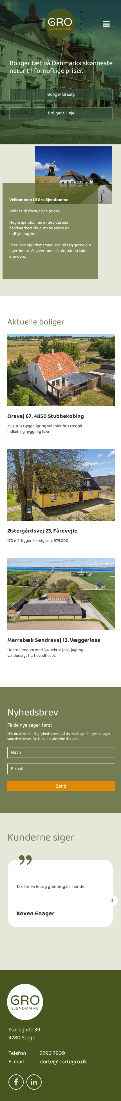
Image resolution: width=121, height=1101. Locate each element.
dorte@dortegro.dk (63, 1061)
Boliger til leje (61, 113)
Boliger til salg (61, 94)
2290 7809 (52, 1053)
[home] (60, 24)
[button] (106, 24)
